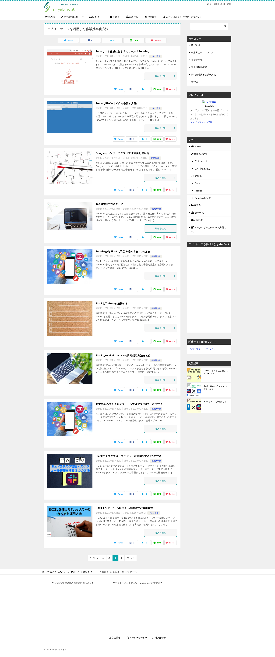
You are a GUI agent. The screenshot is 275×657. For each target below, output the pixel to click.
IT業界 (116, 16)
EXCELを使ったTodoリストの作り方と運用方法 (124, 508)
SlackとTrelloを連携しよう (215, 401)
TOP (60, 571)
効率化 (95, 16)
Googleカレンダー (203, 198)
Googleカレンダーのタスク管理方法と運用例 (122, 153)
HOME (51, 16)
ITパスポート (197, 45)
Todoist (198, 190)
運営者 (194, 82)
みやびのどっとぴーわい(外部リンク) (184, 16)
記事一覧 (133, 16)
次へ (129, 557)
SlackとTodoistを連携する (112, 303)
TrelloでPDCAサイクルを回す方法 (116, 103)
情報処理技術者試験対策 (203, 74)
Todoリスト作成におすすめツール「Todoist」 (123, 51)
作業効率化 (155, 56)
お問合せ (151, 16)
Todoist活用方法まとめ (109, 204)
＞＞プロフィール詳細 (201, 122)
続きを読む (160, 76)
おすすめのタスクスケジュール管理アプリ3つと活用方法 (129, 404)
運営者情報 (114, 637)
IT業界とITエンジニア (202, 52)
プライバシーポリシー (136, 637)
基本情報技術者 (199, 67)
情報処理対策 (71, 16)
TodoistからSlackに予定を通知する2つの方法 (123, 251)
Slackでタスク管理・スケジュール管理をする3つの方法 (129, 456)
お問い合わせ (159, 637)
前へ (95, 557)
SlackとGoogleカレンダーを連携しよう (216, 387)
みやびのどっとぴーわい (202, 349)
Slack (197, 183)
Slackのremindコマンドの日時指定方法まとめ (123, 355)
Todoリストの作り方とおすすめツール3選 (216, 372)
